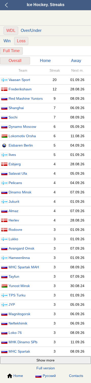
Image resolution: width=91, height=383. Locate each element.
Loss (21, 41)
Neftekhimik (18, 323)
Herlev (14, 220)
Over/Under (31, 30)
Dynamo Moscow (22, 127)
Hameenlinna (19, 258)
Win (7, 41)
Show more (45, 360)
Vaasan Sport (19, 80)
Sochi (13, 117)
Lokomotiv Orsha (22, 136)
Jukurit (14, 201)
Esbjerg (15, 164)
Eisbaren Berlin (21, 145)
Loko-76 (15, 333)
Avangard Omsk (21, 248)
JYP (12, 305)
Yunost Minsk (19, 286)
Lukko (13, 239)
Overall (15, 60)
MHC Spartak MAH (24, 267)
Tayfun (14, 276)
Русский (49, 376)
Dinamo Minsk (20, 192)
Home (45, 60)
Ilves (12, 155)
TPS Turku (17, 295)
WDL (10, 30)
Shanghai (16, 108)
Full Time (11, 51)
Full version (45, 368)
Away (76, 60)
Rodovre (15, 230)
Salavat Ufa (18, 173)
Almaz (13, 211)
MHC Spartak (19, 351)
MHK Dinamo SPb (23, 342)
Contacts (76, 376)
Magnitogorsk (19, 314)
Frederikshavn (20, 89)
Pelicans (15, 183)
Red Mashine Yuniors (26, 98)
